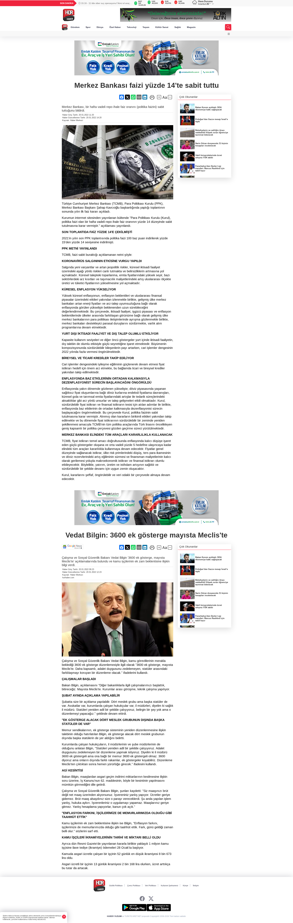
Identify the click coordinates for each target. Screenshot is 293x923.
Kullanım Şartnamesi (169, 886)
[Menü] (228, 33)
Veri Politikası (150, 886)
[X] (151, 899)
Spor (88, 27)
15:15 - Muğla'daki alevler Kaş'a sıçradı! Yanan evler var (105, 3)
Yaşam (146, 27)
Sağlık (177, 27)
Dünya (100, 27)
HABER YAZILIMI (114, 916)
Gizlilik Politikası (116, 886)
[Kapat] (64, 917)
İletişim (196, 886)
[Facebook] (142, 899)
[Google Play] (134, 907)
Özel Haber (115, 27)
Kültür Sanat (161, 27)
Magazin (191, 27)
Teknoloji (131, 27)
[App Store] (158, 907)
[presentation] (128, 3)
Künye (185, 886)
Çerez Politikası (133, 886)
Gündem (75, 27)
